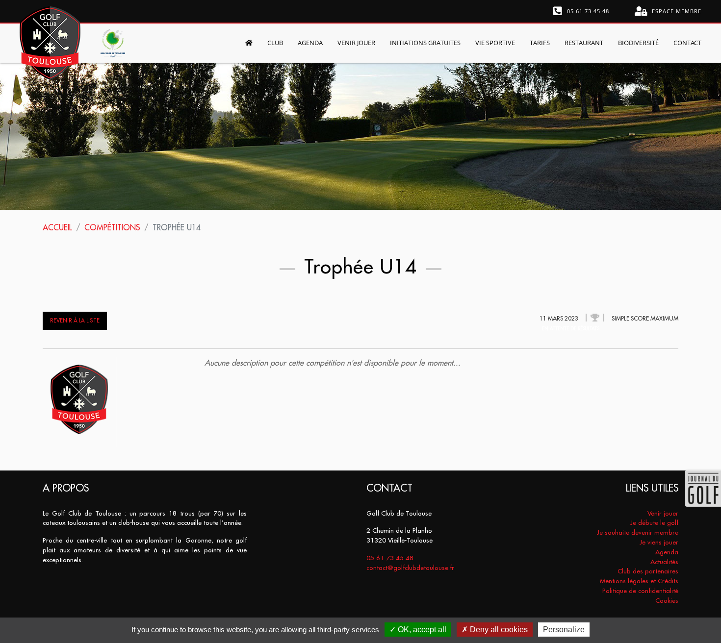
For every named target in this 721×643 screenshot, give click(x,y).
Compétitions (112, 227)
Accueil (57, 227)
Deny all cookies (498, 629)
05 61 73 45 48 (587, 11)
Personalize (564, 629)
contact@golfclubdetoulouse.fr (410, 568)
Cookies (666, 600)
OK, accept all (421, 629)
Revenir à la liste (75, 320)
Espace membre (675, 11)
